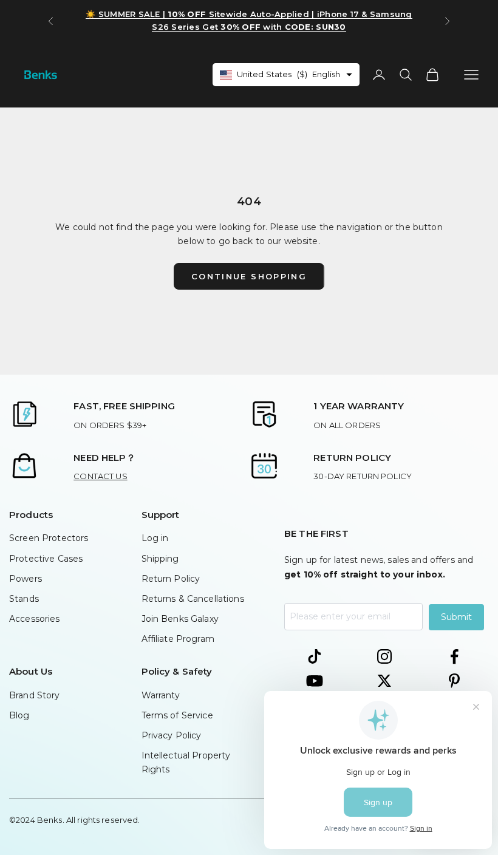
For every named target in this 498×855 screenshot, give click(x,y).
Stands (24, 598)
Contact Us (100, 476)
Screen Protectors (48, 538)
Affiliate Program (178, 638)
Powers (25, 578)
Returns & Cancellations (193, 598)
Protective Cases (46, 558)
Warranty (161, 695)
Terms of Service (177, 715)
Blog (19, 715)
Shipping (160, 558)
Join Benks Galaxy (180, 618)
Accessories (34, 618)
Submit (456, 616)
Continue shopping (249, 276)
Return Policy (171, 578)
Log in (155, 538)
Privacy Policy (172, 735)
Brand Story (34, 695)
